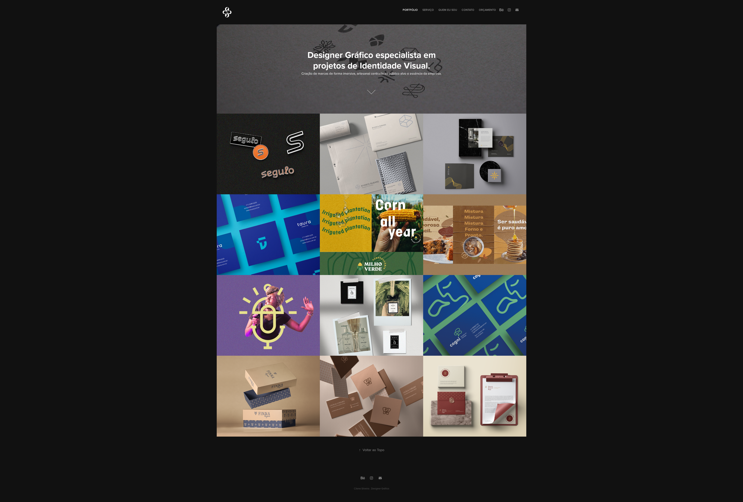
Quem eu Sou (447, 10)
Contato (468, 10)
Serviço (428, 10)
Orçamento (487, 10)
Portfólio (410, 10)
